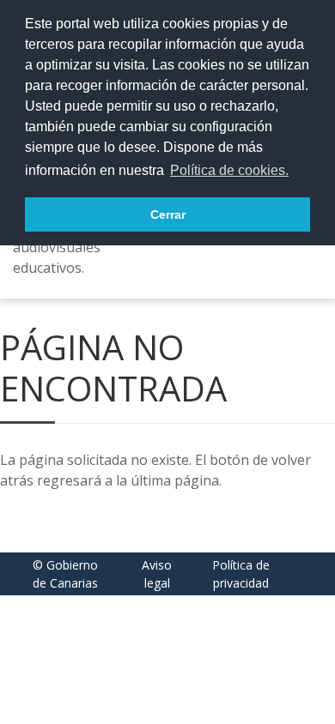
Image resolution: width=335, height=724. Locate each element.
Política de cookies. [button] (229, 170)
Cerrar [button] (168, 214)
